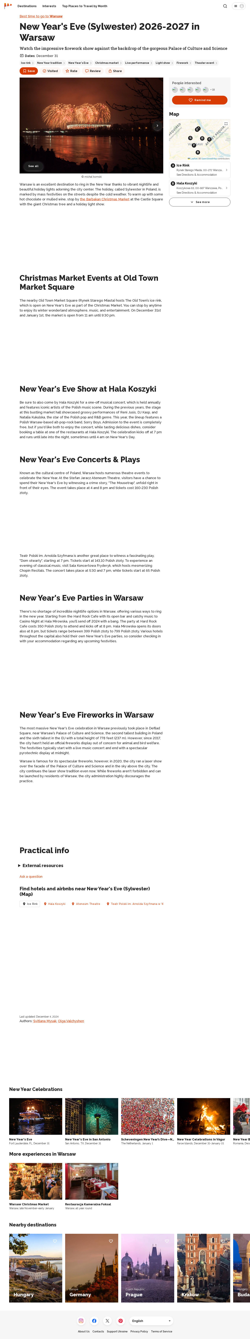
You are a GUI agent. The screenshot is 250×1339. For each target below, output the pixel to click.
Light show (163, 62)
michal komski (93, 176)
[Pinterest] (120, 1320)
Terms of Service (161, 1331)
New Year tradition (49, 62)
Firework (182, 62)
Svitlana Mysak (44, 1021)
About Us (83, 1331)
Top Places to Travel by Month (84, 6)
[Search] (225, 6)
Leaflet (193, 158)
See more (203, 202)
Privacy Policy (139, 1331)
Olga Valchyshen (71, 1021)
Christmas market (107, 62)
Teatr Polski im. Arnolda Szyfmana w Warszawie (143, 903)
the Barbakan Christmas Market (104, 199)
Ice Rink (32, 903)
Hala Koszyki (56, 903)
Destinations (27, 6)
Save (31, 71)
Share (117, 71)
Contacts (98, 1331)
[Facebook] (94, 1320)
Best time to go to (41, 16)
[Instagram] (81, 1320)
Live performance (137, 62)
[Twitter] (107, 1320)
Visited (52, 71)
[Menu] (239, 6)
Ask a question (31, 876)
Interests (49, 6)
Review (95, 71)
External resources (43, 865)
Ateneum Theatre (88, 903)
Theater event (204, 62)
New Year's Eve (78, 62)
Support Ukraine (117, 1331)
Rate (73, 71)
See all (33, 166)
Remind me (203, 100)
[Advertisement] (91, 235)
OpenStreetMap (209, 158)
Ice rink (26, 62)
